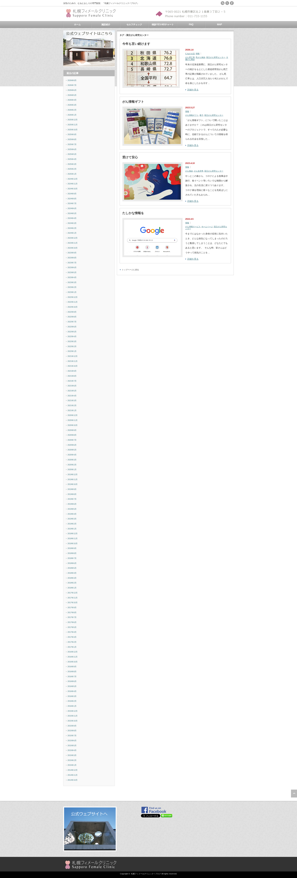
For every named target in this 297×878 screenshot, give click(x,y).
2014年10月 (73, 780)
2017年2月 (72, 642)
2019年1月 (72, 529)
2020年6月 (72, 445)
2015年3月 (72, 755)
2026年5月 (72, 95)
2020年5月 (72, 450)
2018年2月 (72, 583)
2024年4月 (72, 218)
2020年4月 (72, 455)
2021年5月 (72, 391)
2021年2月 (72, 405)
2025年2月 (72, 169)
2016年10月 (73, 662)
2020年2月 (72, 465)
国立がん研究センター (215, 57)
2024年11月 (73, 184)
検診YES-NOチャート (163, 24)
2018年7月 (72, 558)
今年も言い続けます (136, 43)
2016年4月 (72, 691)
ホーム (77, 24)
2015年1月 (72, 765)
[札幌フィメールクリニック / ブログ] (92, 16)
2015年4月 (72, 750)
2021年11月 (73, 361)
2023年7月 (72, 263)
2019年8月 (72, 494)
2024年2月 (72, 228)
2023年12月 (73, 238)
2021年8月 (72, 376)
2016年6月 (72, 681)
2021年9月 (72, 371)
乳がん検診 (200, 57)
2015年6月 (72, 740)
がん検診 (189, 171)
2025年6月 (72, 149)
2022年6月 (72, 327)
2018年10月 (73, 543)
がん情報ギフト (133, 101)
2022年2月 (72, 346)
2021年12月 (73, 356)
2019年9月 (72, 489)
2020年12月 (73, 415)
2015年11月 (73, 716)
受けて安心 (130, 157)
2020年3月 (72, 460)
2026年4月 (72, 100)
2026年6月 (72, 90)
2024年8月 (72, 199)
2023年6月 (72, 267)
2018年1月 (72, 588)
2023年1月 (72, 292)
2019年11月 (73, 479)
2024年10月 (73, 189)
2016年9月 (72, 666)
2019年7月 (72, 499)
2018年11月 (73, 538)
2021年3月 (72, 400)
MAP (219, 24)
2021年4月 (72, 396)
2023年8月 (72, 258)
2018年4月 (72, 573)
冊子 (201, 115)
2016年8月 (72, 671)
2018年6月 (72, 563)
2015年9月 (72, 726)
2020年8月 (72, 435)
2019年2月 (72, 524)
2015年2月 (72, 760)
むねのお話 (190, 54)
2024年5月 (72, 213)
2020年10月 (73, 425)
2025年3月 (72, 164)
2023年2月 (72, 287)
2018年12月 (73, 533)
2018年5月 (72, 568)
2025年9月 (72, 134)
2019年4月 (72, 514)
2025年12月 (73, 120)
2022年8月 (72, 317)
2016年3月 (72, 696)
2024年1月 (72, 233)
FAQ (191, 24)
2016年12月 (73, 652)
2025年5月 (72, 154)
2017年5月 (72, 627)
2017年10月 (73, 602)
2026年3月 (72, 105)
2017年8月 (72, 612)
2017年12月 (73, 593)
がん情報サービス (192, 227)
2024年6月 (72, 208)
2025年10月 (73, 130)
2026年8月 (72, 80)
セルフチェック (134, 24)
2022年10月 (73, 307)
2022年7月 (72, 322)
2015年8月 (72, 731)
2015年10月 (73, 721)
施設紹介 (105, 24)
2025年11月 (73, 125)
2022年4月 (72, 336)
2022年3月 (72, 341)
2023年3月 (72, 282)
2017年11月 (73, 598)
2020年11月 (73, 420)
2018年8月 (72, 553)
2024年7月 (72, 203)
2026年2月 (72, 110)
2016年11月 (73, 657)
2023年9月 (72, 253)
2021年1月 (72, 410)
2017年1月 (72, 647)
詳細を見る (193, 89)
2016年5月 (72, 686)
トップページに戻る (130, 270)
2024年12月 (73, 179)
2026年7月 (72, 85)
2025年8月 (72, 139)
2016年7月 (72, 676)
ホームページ (207, 227)
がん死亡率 (190, 57)
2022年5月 (72, 332)
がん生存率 (198, 171)
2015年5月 (72, 745)
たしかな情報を (133, 213)
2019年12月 (73, 474)
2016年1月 (72, 706)
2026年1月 (72, 115)
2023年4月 (72, 277)
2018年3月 (72, 578)
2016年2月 (72, 701)
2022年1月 (72, 351)
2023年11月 (73, 243)
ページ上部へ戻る (294, 793)
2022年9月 (72, 312)
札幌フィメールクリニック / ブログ (146, 874)
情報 (198, 54)
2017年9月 (72, 607)
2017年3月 (72, 637)
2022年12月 (73, 297)
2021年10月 (73, 366)
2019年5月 (72, 509)
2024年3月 (72, 223)
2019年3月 (72, 519)
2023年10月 (73, 248)
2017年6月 (72, 622)
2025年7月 (72, 144)
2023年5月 (72, 272)
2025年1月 (72, 174)
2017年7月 (72, 617)
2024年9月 (72, 194)
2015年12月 (73, 711)
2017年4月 (72, 632)
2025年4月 (72, 159)
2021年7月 (72, 381)
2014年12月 (73, 770)
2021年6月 (72, 386)
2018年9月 (72, 548)
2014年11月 (73, 775)
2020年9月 (72, 430)
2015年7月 (72, 735)
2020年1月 (72, 469)
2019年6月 (72, 504)
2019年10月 (73, 484)
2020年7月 (72, 440)
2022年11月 (73, 302)
